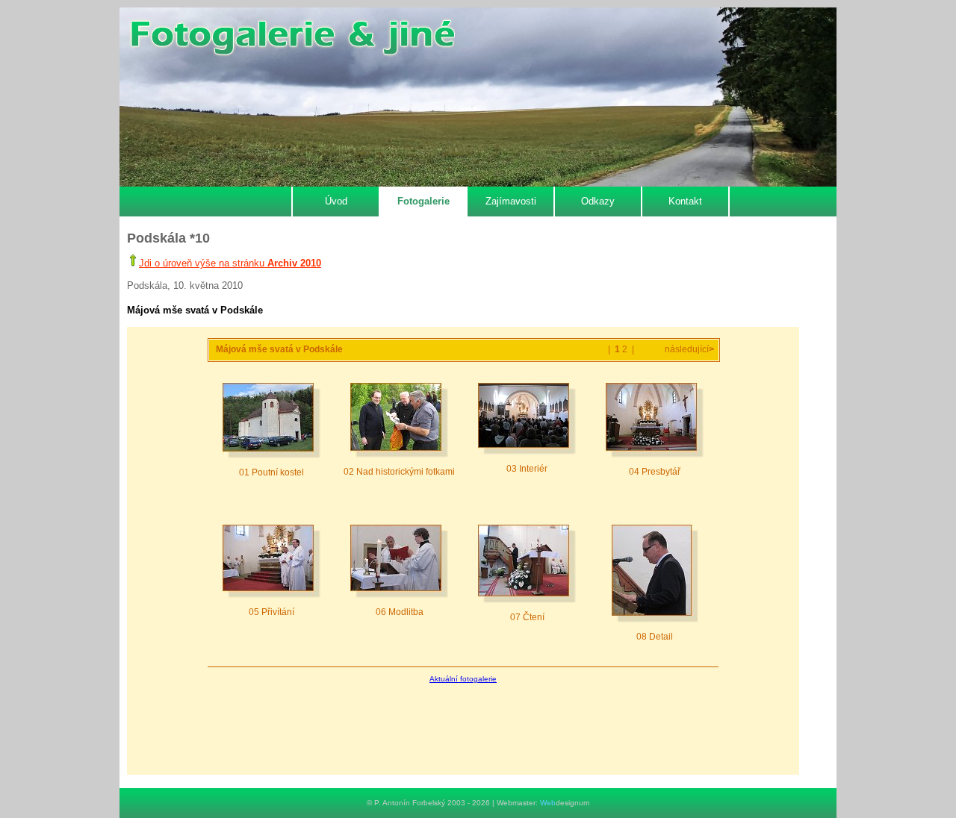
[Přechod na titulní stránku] (292, 38)
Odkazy (598, 201)
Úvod (336, 201)
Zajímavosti (510, 201)
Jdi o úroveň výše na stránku (230, 263)
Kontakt (685, 201)
